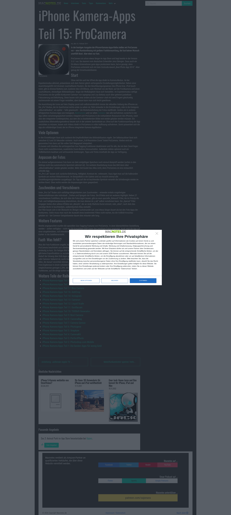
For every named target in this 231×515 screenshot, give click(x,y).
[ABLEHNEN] (157, 234)
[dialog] (115, 257)
